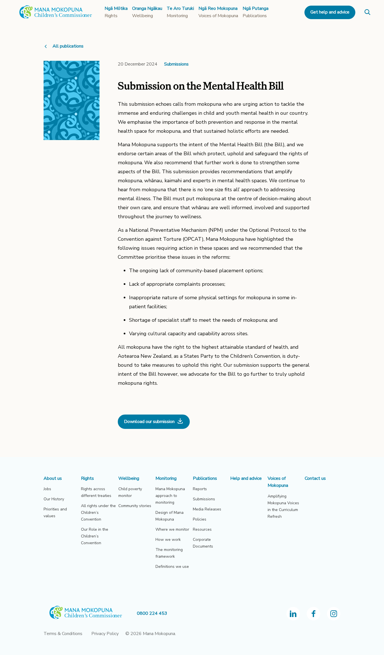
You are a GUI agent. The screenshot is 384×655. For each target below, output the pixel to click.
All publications (68, 46)
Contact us (315, 478)
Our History (54, 499)
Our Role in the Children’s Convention (94, 536)
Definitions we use (172, 566)
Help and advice (246, 478)
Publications (205, 478)
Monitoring (166, 478)
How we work (168, 539)
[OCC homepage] (90, 613)
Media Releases (207, 509)
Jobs (47, 489)
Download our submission (149, 421)
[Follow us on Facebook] (313, 613)
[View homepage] (55, 17)
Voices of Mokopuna (278, 482)
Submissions (176, 64)
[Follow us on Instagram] (333, 613)
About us (53, 478)
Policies (199, 519)
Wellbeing (128, 478)
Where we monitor (172, 529)
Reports (200, 489)
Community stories (134, 505)
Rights (87, 478)
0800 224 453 (152, 613)
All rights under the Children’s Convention (98, 512)
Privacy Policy (105, 634)
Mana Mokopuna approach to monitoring (170, 495)
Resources (202, 529)
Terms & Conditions (63, 634)
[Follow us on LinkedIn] (293, 613)
